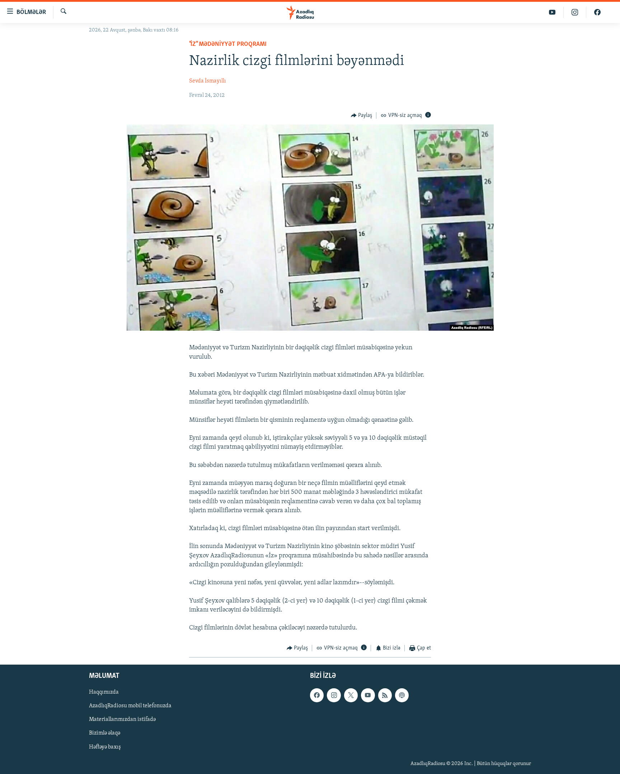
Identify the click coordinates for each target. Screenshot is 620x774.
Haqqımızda (104, 692)
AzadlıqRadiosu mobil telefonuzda (130, 706)
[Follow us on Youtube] (368, 695)
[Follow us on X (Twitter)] (351, 695)
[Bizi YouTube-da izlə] (552, 12)
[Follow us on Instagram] (333, 695)
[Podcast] (402, 695)
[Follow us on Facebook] (317, 695)
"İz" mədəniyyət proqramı (228, 44)
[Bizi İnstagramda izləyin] (575, 12)
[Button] (361, 115)
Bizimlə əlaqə (104, 733)
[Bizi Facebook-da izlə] (597, 12)
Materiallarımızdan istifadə (122, 719)
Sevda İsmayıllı (207, 81)
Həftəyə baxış (105, 747)
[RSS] (385, 695)
